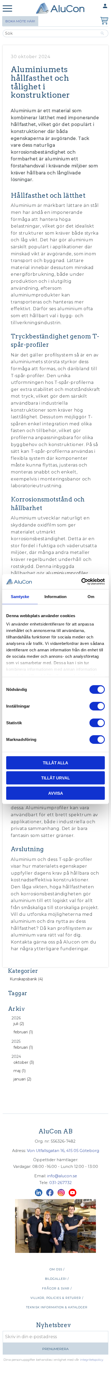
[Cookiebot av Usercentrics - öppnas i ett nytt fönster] (81, 581)
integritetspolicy (91, 1360)
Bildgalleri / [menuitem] (57, 1279)
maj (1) (19, 1071)
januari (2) (22, 1079)
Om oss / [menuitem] (57, 1269)
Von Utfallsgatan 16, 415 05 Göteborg (63, 1150)
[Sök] (102, 33)
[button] (7, 8)
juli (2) (18, 1024)
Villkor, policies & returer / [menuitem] (56, 1298)
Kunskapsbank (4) (26, 979)
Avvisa (55, 793)
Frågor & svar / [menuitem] (57, 1288)
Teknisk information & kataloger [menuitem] (57, 1307)
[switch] (97, 706)
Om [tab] (91, 596)
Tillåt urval (55, 778)
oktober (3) (23, 1062)
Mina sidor (94, 6)
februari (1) (23, 1032)
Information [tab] (55, 596)
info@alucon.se (62, 1176)
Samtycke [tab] (20, 596)
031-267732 (60, 1182)
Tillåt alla (55, 762)
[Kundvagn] (103, 21)
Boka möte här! (20, 21)
